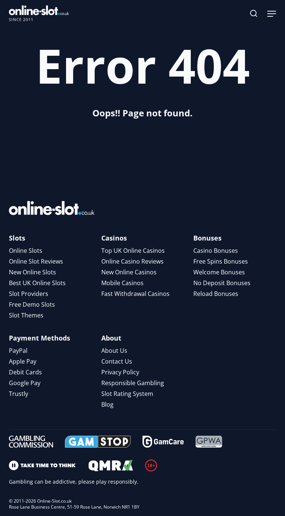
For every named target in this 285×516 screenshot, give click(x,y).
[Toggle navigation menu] (271, 13)
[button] (254, 13)
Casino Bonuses (215, 250)
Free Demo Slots (32, 304)
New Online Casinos (129, 272)
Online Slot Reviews (36, 261)
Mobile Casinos (122, 283)
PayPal (18, 350)
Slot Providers (28, 294)
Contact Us (116, 361)
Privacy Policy (120, 372)
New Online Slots (32, 272)
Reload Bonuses (215, 294)
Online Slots (25, 250)
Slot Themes (26, 315)
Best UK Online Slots (37, 283)
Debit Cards (25, 372)
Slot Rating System (127, 394)
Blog (107, 404)
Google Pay (24, 383)
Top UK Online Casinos (133, 250)
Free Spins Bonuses (220, 261)
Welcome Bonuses (219, 272)
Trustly (18, 394)
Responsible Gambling (132, 383)
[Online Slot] (39, 13)
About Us (114, 350)
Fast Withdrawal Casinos (135, 294)
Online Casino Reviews (132, 261)
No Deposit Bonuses (221, 283)
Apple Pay (22, 361)
